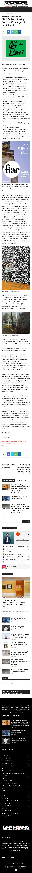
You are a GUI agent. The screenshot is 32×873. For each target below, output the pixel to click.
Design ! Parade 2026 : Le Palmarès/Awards (18, 731)
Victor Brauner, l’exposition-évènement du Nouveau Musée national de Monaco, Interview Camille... (13, 603)
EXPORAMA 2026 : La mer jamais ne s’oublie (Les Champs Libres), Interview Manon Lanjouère (20, 636)
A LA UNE (4, 488)
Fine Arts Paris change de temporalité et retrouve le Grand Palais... (19, 644)
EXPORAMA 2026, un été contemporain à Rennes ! (18, 739)
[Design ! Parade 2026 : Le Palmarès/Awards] (6, 498)
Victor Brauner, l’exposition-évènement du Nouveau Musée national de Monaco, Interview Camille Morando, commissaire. (20, 488)
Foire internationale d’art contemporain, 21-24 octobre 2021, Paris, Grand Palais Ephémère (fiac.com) (14, 444)
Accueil (3, 13)
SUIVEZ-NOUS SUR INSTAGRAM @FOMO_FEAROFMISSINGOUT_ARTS (12, 692)
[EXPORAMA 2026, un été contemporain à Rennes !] (6, 628)
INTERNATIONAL (13, 16)
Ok (16, 870)
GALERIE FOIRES (10, 13)
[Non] (30, 868)
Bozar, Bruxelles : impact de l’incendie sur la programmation (8, 465)
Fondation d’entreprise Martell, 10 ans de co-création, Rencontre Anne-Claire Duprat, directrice (20, 652)
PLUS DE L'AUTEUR (21, 480)
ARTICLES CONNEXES (8, 480)
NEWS (19, 16)
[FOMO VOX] (16, 3)
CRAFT (3, 500)
